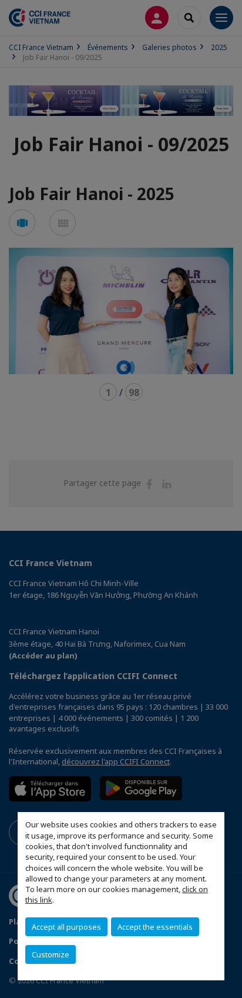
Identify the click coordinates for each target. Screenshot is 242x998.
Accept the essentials (155, 927)
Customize (50, 954)
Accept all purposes (66, 927)
